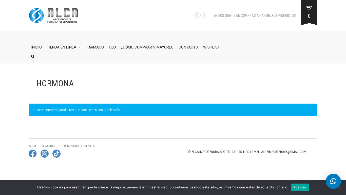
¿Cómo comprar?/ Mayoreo (147, 47)
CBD (112, 47)
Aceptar (299, 187)
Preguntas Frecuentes (78, 146)
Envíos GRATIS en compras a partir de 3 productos (255, 15)
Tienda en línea (61, 47)
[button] (333, 181)
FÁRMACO (95, 47)
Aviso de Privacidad (42, 146)
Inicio (36, 47)
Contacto (188, 47)
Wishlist (211, 47)
